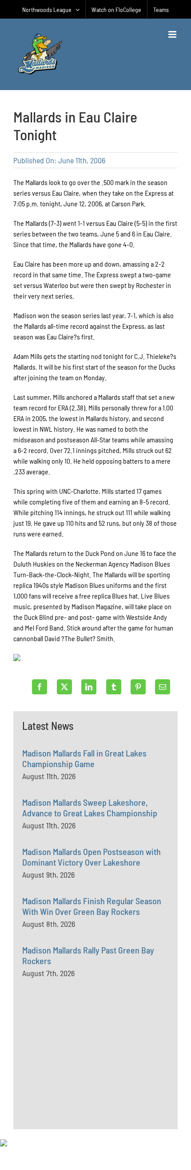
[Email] (162, 687)
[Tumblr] (113, 687)
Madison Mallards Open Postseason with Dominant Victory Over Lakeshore (91, 856)
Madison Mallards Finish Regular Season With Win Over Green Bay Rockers (91, 906)
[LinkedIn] (89, 687)
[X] (64, 687)
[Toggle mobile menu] (173, 34)
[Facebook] (39, 687)
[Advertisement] (88, 1073)
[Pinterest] (138, 687)
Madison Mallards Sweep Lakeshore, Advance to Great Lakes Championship (89, 807)
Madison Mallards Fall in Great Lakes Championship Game (84, 758)
